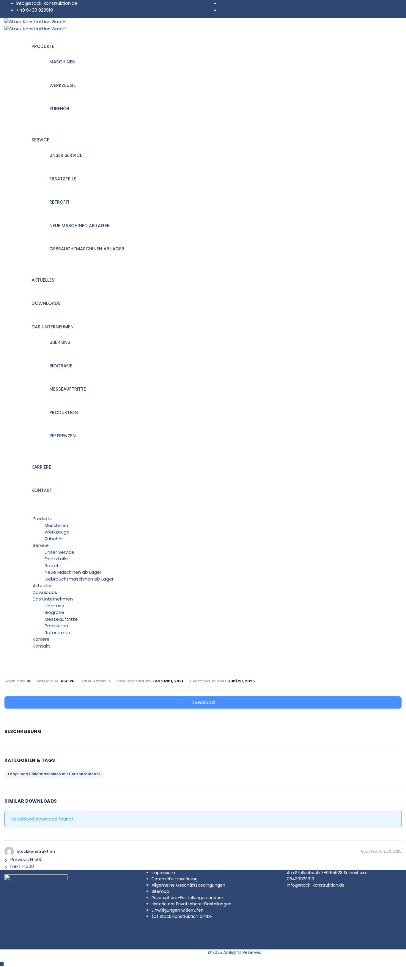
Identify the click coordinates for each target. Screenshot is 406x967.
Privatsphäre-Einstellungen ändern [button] (187, 898)
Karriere (41, 467)
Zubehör (59, 108)
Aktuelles (43, 280)
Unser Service (65, 155)
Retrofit (59, 202)
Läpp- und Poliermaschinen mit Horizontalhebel (54, 773)
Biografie (60, 366)
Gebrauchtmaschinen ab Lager (86, 249)
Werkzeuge (62, 85)
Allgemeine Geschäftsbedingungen (188, 885)
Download (203, 702)
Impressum (163, 873)
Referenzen (62, 436)
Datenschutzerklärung (175, 879)
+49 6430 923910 (34, 10)
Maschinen (62, 62)
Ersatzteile (62, 179)
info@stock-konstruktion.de (47, 3)
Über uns (59, 342)
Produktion (63, 412)
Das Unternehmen (53, 327)
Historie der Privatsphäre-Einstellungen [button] (192, 904)
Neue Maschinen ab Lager (79, 225)
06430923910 (300, 879)
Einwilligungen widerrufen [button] (178, 910)
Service (40, 140)
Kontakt (42, 490)
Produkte (43, 46)
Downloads (46, 303)
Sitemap (160, 891)
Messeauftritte (67, 389)
